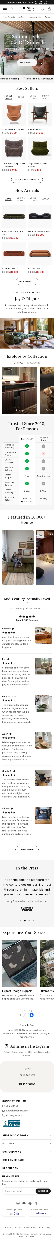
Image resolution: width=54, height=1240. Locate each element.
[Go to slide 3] (29, 344)
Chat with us (12, 1106)
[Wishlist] (42, 9)
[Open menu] (5, 9)
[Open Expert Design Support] (33, 982)
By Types (18, 363)
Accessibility (44, 1227)
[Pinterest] (30, 1203)
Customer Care (13, 1160)
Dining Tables (45, 97)
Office (45, 199)
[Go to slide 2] (25, 344)
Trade (48, 17)
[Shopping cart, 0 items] (49, 9)
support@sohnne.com (17, 1110)
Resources (10, 1168)
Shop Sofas (25, 281)
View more (27, 849)
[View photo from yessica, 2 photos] (43, 635)
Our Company (11, 1152)
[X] (36, 1203)
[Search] (11, 9)
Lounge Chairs (35, 17)
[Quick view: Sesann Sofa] (40, 337)
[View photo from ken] (43, 666)
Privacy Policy (30, 1227)
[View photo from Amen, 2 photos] (43, 740)
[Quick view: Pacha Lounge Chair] (22, 331)
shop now (25, 62)
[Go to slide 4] (32, 344)
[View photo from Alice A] (43, 815)
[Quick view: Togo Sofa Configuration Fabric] (11, 56)
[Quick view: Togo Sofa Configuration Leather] (41, 63)
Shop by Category (15, 1135)
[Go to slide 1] (21, 344)
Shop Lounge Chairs (25, 179)
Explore (8, 1143)
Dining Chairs (33, 97)
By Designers (33, 363)
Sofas (21, 17)
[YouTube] (24, 1203)
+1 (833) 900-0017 (15, 1115)
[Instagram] (18, 1203)
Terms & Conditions (12, 1227)
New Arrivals (9, 17)
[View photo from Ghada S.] (43, 778)
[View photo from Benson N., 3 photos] (42, 702)
